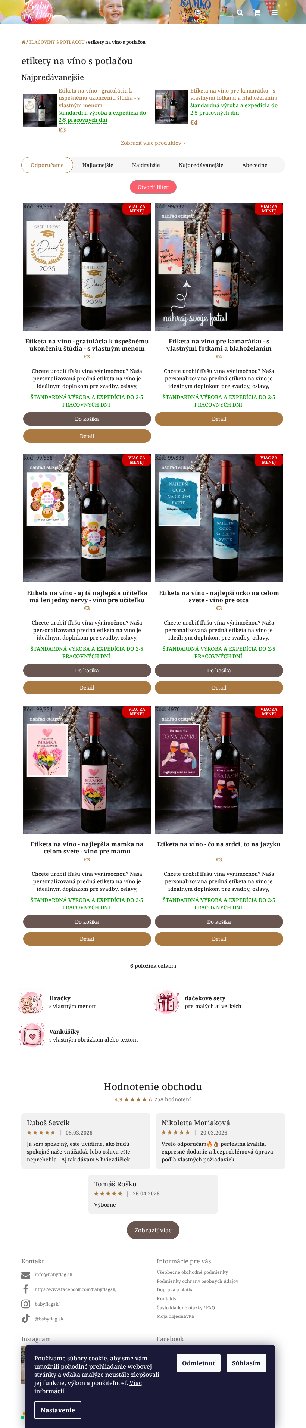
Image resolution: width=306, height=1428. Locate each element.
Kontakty (167, 1298)
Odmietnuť (198, 1363)
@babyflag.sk (49, 1319)
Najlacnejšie (97, 164)
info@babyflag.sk (53, 1274)
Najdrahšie (146, 164)
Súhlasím (246, 1363)
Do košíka (87, 418)
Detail (87, 435)
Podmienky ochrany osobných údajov (197, 1281)
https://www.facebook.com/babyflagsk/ (75, 1289)
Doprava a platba (175, 1290)
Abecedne (255, 164)
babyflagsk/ (47, 1304)
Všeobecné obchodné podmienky (192, 1272)
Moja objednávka (175, 1316)
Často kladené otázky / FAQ (186, 1307)
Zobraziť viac (153, 1230)
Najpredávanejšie (201, 164)
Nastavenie (58, 1410)
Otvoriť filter (153, 186)
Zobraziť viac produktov (151, 142)
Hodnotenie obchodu (153, 1086)
